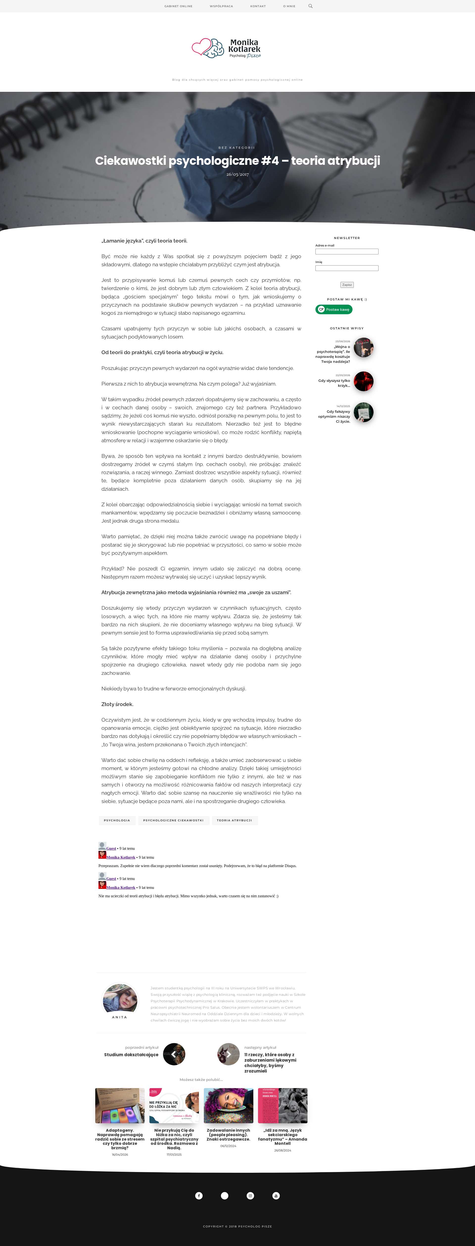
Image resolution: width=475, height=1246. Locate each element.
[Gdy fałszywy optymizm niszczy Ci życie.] (363, 412)
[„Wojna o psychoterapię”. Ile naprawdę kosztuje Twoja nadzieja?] (363, 347)
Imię (318, 262)
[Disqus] (201, 902)
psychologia (117, 820)
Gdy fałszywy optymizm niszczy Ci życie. (334, 416)
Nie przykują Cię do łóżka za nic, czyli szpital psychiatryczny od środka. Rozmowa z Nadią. (174, 1138)
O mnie (289, 6)
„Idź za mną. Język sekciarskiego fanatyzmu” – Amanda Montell (282, 1136)
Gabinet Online (178, 6)
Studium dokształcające (131, 1055)
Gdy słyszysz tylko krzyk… (334, 383)
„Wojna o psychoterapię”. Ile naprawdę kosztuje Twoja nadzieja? (332, 354)
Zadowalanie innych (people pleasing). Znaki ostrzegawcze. (228, 1134)
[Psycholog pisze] (237, 48)
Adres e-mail (324, 245)
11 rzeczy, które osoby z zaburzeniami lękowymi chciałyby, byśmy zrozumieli (270, 1063)
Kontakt (258, 6)
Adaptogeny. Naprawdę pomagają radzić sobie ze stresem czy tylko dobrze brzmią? (119, 1138)
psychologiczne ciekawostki (173, 820)
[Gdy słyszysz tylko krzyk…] (363, 381)
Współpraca (221, 6)
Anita (120, 1017)
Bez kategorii (236, 147)
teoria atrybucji (234, 820)
